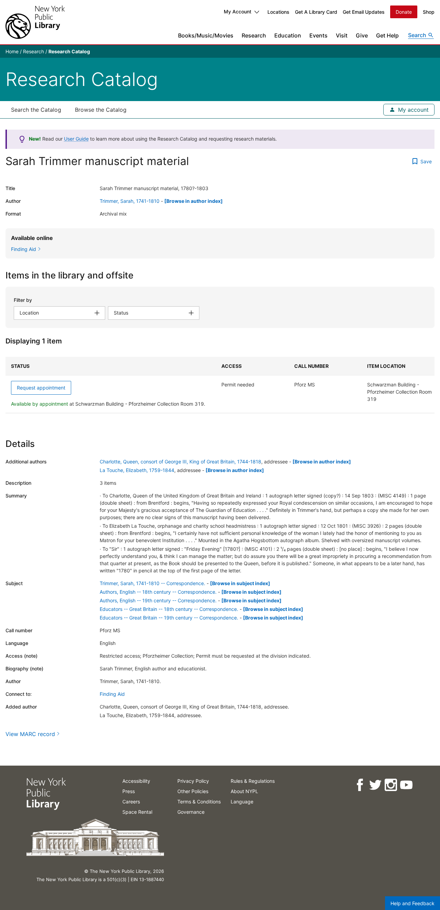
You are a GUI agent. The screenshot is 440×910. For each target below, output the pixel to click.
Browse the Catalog (100, 109)
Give (362, 35)
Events (318, 35)
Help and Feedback (412, 903)
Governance (191, 812)
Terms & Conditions (199, 801)
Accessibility (136, 781)
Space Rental (137, 812)
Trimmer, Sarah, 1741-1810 (130, 201)
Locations (278, 12)
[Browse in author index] (193, 201)
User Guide (76, 139)
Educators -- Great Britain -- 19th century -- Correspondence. (169, 618)
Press (128, 791)
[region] (220, 385)
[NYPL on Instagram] (390, 785)
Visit (342, 35)
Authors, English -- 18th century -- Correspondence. (158, 592)
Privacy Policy (193, 781)
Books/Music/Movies (205, 35)
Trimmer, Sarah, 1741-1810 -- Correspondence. (152, 583)
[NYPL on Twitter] (375, 785)
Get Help (387, 35)
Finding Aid (112, 694)
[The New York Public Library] (35, 22)
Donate (404, 12)
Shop (428, 12)
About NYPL (244, 791)
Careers (131, 801)
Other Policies (192, 791)
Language (242, 801)
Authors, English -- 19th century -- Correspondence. (158, 600)
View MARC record (30, 734)
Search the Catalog (36, 109)
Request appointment (41, 388)
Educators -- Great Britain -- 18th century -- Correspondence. (169, 609)
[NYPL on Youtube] (405, 785)
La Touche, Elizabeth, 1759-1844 (137, 470)
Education (287, 35)
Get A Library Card (316, 12)
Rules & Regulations (253, 781)
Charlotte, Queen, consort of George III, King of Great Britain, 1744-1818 (180, 461)
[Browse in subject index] (240, 583)
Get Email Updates (364, 12)
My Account (237, 11)
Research (254, 35)
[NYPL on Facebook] (359, 785)
